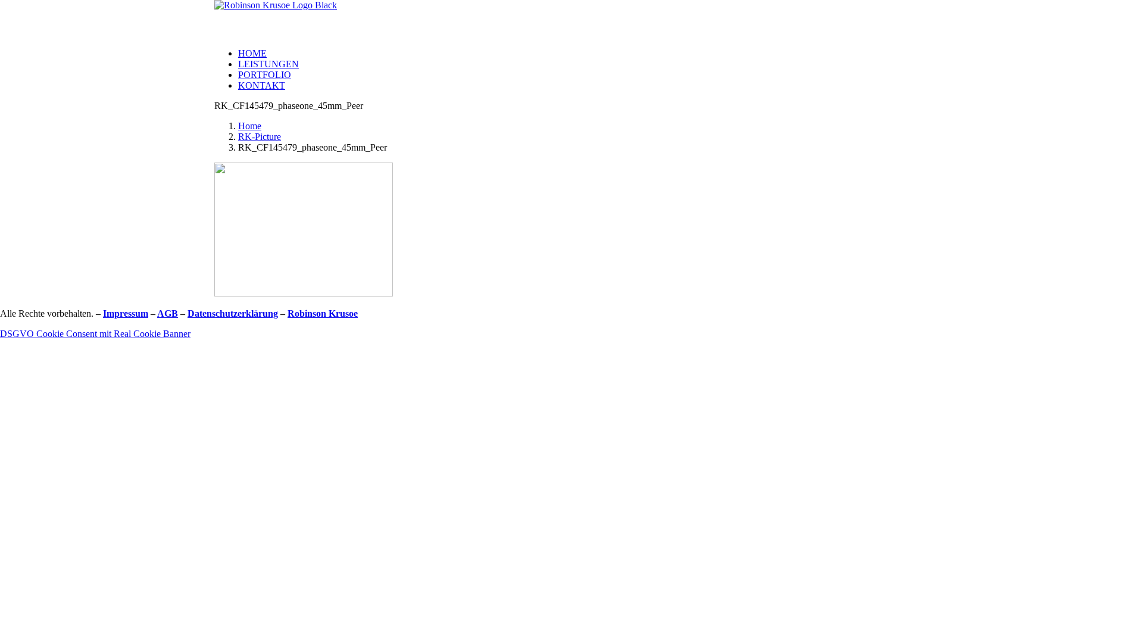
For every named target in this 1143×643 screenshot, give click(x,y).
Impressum (125, 313)
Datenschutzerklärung (233, 313)
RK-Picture (259, 137)
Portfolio (264, 75)
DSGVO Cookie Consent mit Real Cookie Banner (95, 334)
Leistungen (268, 64)
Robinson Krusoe (323, 313)
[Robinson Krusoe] (571, 19)
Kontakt (261, 85)
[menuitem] (583, 53)
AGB (167, 313)
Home (252, 53)
